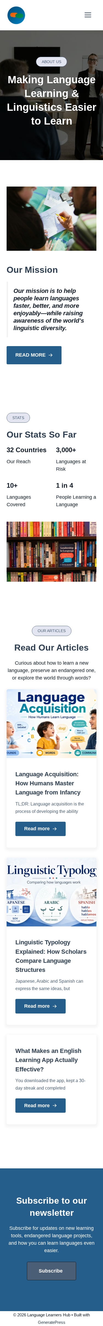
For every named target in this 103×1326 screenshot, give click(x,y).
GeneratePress (51, 1322)
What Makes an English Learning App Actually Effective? (48, 1060)
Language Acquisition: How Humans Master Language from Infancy (47, 783)
